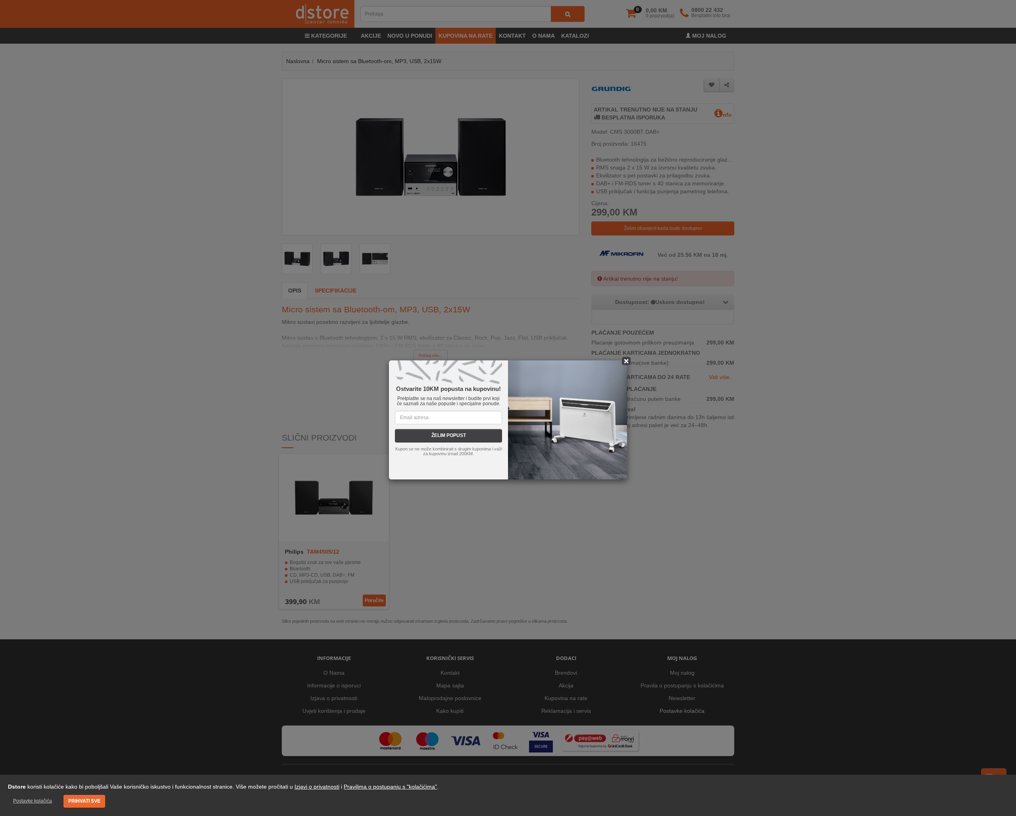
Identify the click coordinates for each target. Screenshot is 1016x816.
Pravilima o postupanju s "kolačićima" (390, 786)
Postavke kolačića (32, 801)
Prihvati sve (84, 801)
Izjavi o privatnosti (316, 786)
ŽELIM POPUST (448, 435)
